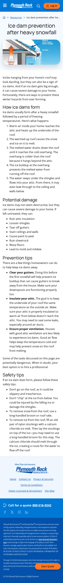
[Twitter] (12, 512)
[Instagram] (19, 512)
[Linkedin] (26, 512)
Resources (16, 17)
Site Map (50, 490)
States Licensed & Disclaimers (25, 490)
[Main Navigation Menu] (5, 5)
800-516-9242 (41, 505)
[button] (48, 566)
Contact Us (25, 479)
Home (4, 17)
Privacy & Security (43, 479)
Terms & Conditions (31, 485)
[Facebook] (4, 512)
